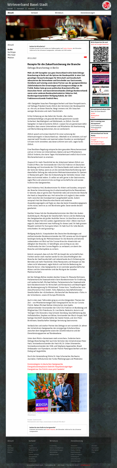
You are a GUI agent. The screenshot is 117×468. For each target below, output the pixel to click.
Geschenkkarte (75, 452)
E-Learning (53, 446)
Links (40, 8)
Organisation (33, 448)
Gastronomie (37, 420)
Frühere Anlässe (34, 454)
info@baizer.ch (85, 465)
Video (93, 117)
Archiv (10, 49)
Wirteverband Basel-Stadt (27, 5)
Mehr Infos (94, 129)
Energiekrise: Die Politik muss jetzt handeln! (46, 369)
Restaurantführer (76, 448)
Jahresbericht (33, 457)
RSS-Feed (11, 55)
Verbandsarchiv (75, 459)
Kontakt (10, 8)
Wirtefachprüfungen (56, 450)
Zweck (31, 446)
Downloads (32, 461)
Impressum (20, 8)
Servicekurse (53, 452)
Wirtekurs (59, 13)
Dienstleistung (77, 441)
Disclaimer (31, 8)
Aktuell (11, 13)
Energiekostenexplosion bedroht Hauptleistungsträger (50, 367)
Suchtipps (12, 52)
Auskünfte (32, 459)
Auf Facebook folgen (98, 144)
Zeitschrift (74, 446)
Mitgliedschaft (33, 450)
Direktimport (75, 457)
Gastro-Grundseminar (56, 448)
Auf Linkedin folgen (97, 142)
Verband (34, 13)
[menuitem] (17, 13)
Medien (11, 58)
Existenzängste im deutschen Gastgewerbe (45, 364)
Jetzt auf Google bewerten (100, 44)
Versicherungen (76, 461)
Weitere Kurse (54, 454)
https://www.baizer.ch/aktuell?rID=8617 (52, 422)
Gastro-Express (67, 48)
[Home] (106, 5)
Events (31, 452)
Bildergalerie (95, 115)
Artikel (93, 113)
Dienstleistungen (88, 13)
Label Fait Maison (76, 454)
